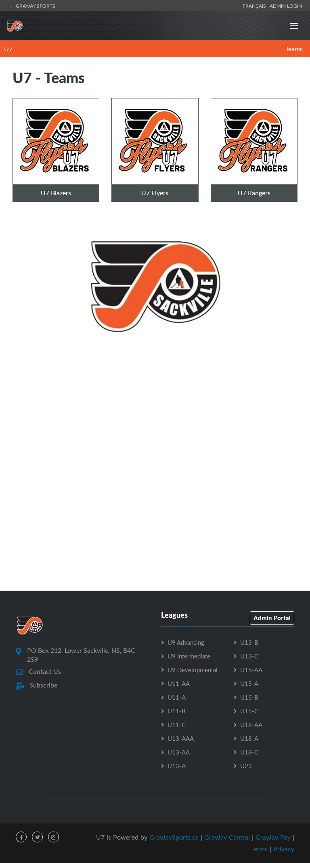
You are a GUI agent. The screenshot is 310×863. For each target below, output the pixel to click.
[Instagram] (53, 837)
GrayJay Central (227, 837)
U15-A (249, 683)
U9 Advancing (186, 642)
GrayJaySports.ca (174, 837)
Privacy (283, 848)
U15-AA (251, 670)
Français (255, 5)
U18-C (249, 752)
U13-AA (179, 752)
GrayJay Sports (35, 5)
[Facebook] (21, 837)
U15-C (249, 711)
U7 (8, 48)
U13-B (249, 642)
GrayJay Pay (273, 837)
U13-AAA (181, 738)
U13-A (177, 766)
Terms (259, 848)
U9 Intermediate (189, 656)
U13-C (249, 656)
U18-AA (251, 725)
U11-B (177, 711)
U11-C (177, 725)
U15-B (249, 697)
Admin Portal (272, 617)
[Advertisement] (155, 422)
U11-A (177, 697)
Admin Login (286, 5)
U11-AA (179, 683)
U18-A (249, 738)
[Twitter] (37, 837)
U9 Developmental (193, 670)
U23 (246, 766)
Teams (294, 48)
